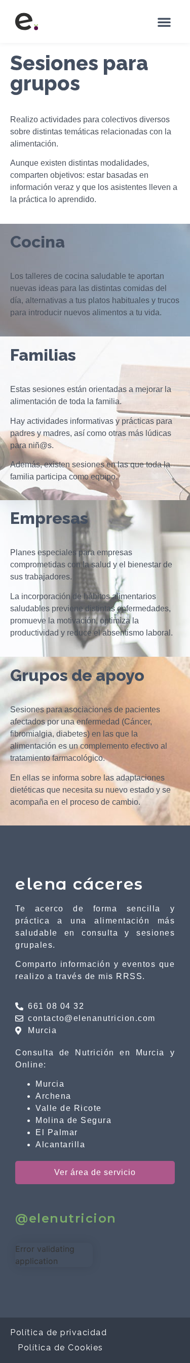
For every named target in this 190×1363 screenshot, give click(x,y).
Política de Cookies (60, 1347)
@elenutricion (66, 1218)
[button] (164, 21)
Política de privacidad (58, 1332)
